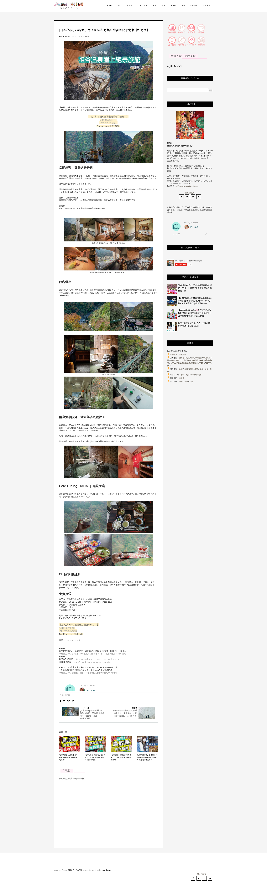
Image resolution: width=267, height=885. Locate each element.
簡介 (119, 5)
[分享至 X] (64, 701)
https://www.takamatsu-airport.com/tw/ (92, 662)
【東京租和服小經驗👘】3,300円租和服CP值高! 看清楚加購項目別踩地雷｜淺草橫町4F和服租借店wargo (194, 313)
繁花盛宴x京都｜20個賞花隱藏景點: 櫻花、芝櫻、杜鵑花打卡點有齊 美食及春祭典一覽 (195, 288)
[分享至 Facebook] (60, 701)
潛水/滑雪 (143, 5)
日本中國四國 (64, 36)
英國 (181, 369)
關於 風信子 (190, 193)
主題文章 (206, 5)
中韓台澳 (194, 5)
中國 (181, 381)
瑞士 (206, 369)
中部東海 (206, 358)
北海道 (181, 358)
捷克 (201, 369)
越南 (188, 374)
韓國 (186, 381)
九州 (183, 360)
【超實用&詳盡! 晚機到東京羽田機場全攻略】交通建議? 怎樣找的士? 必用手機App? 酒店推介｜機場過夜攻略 (195, 301)
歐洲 (163, 5)
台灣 (191, 381)
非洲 (183, 5)
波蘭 (191, 369)
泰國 (182, 374)
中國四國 (176, 360)
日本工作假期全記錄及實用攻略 (183, 363)
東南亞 (173, 5)
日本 (154, 5)
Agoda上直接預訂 (108, 120)
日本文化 (201, 363)
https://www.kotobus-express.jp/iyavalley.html (97, 659)
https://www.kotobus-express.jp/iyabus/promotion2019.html (88, 673)
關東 (193, 358)
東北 (188, 358)
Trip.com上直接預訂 (108, 122)
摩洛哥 (181, 378)
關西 (169, 360)
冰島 (196, 369)
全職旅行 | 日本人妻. (75, 870)
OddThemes (107, 870)
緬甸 (193, 374)
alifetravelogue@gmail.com (187, 186)
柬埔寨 (199, 374)
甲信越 (199, 358)
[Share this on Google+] (68, 701)
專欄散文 (130, 5)
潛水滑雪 (182, 354)
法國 (186, 369)
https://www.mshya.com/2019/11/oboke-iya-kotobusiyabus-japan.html (92, 654)
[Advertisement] (190, 413)
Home (109, 5)
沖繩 (188, 360)
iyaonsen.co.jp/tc (73, 640)
